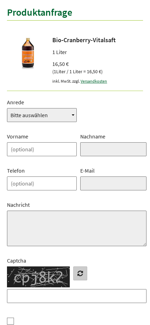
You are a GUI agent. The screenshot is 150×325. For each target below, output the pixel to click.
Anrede (15, 102)
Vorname (17, 136)
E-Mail (87, 170)
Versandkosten (94, 81)
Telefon (16, 170)
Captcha (16, 260)
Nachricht (18, 204)
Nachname (92, 136)
